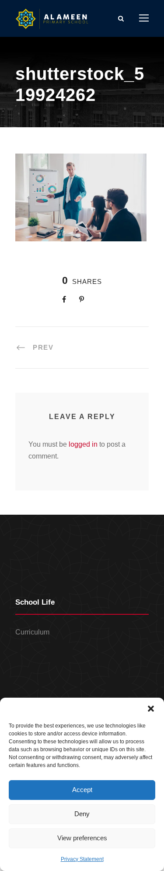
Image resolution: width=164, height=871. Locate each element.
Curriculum (32, 632)
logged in (83, 444)
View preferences (82, 838)
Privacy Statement (82, 859)
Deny (82, 813)
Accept (82, 789)
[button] (151, 708)
